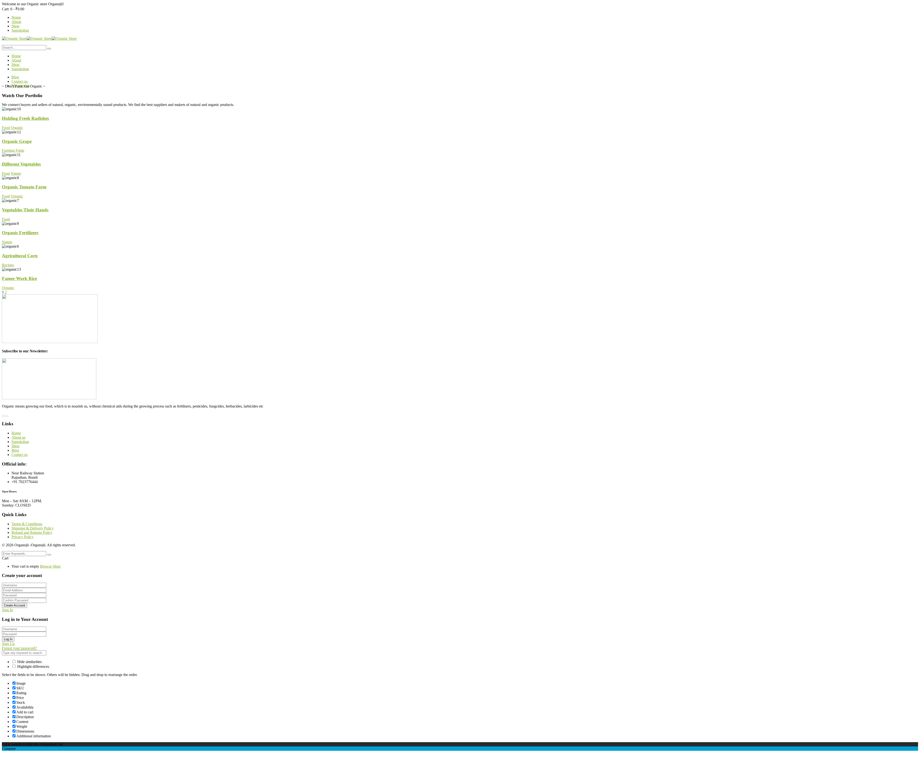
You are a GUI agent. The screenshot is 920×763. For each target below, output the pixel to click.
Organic (17, 128)
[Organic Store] (14, 38)
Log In (8, 639)
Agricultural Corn (20, 255)
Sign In (7, 610)
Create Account (14, 605)
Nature (16, 173)
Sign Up (8, 644)
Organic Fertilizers (20, 232)
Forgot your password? (19, 648)
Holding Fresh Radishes (25, 118)
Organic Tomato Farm (24, 186)
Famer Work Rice (19, 278)
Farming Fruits (13, 150)
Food (6, 128)
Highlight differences (32, 666)
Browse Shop (50, 566)
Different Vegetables (21, 164)
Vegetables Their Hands (25, 209)
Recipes (8, 265)
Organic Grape (17, 141)
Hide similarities (29, 662)
